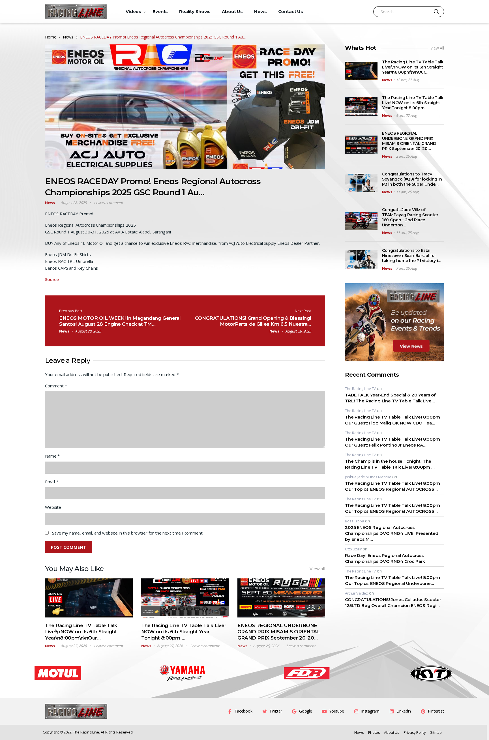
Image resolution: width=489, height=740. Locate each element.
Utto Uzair (353, 549)
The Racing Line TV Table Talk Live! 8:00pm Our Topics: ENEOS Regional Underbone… (392, 580)
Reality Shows (195, 11)
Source (52, 279)
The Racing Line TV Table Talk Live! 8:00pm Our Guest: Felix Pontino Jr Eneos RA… (392, 442)
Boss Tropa (354, 521)
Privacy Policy (415, 732)
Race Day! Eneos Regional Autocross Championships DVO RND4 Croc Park (385, 558)
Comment (56, 386)
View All (437, 48)
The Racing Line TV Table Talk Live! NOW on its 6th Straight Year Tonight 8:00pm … (183, 632)
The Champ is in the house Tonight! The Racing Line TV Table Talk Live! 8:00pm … (389, 464)
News (260, 11)
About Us (232, 11)
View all (317, 568)
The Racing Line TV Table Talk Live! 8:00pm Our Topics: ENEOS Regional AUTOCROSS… (392, 486)
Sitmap (436, 732)
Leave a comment (108, 202)
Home (50, 37)
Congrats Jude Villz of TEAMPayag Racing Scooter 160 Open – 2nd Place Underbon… (410, 217)
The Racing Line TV (360, 388)
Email (51, 481)
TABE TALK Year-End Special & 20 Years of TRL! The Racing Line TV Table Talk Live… (390, 398)
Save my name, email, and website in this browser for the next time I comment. (127, 533)
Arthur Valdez (356, 593)
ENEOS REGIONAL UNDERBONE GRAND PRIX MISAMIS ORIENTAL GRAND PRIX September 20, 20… (278, 632)
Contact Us (290, 11)
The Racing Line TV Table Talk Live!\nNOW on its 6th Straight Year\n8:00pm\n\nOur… (81, 632)
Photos (374, 732)
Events (160, 11)
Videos (133, 11)
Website (53, 507)
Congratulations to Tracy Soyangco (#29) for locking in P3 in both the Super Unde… (412, 179)
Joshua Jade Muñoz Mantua (368, 476)
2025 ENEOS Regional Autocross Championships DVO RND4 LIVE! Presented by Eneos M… (391, 533)
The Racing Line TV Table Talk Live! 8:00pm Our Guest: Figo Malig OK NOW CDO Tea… (392, 420)
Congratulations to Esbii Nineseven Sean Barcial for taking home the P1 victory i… (411, 255)
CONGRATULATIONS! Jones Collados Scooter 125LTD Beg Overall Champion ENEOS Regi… (393, 602)
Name (52, 456)
